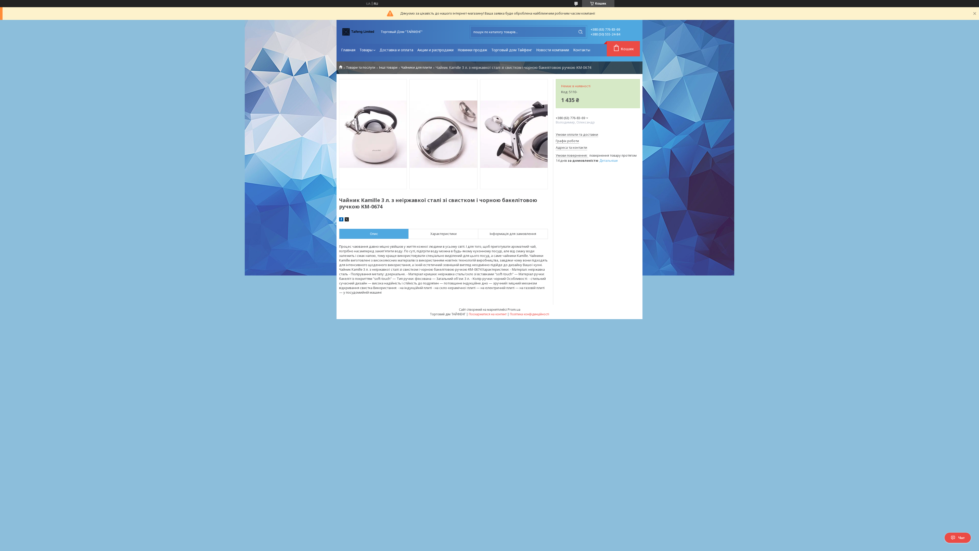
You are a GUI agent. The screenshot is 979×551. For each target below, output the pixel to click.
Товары (365, 49)
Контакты (581, 49)
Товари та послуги (360, 67)
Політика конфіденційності (529, 314)
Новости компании (552, 49)
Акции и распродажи (435, 49)
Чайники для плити (416, 67)
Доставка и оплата (396, 49)
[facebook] (341, 220)
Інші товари (388, 67)
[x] (347, 220)
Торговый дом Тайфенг (511, 49)
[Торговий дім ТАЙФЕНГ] (358, 32)
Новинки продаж (472, 49)
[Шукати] (580, 32)
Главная (348, 49)
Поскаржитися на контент (488, 314)
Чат (961, 538)
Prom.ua (514, 309)
